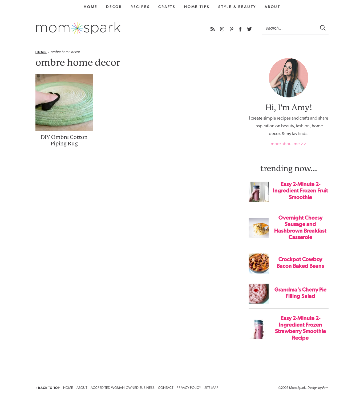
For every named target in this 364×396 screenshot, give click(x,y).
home (91, 7)
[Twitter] (249, 29)
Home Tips (197, 7)
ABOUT (81, 388)
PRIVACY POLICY (189, 388)
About (272, 7)
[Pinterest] (232, 29)
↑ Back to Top (47, 388)
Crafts (167, 7)
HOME (68, 388)
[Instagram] (223, 29)
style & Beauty (237, 7)
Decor (114, 7)
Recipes (140, 7)
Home (41, 52)
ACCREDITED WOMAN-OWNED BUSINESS (123, 388)
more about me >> (288, 144)
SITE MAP (211, 388)
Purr (324, 388)
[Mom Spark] (78, 28)
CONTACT (165, 388)
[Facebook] (241, 29)
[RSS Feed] (213, 29)
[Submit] (323, 27)
